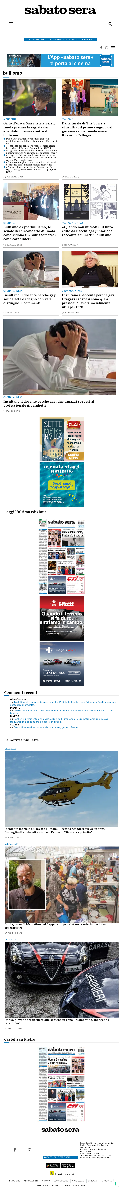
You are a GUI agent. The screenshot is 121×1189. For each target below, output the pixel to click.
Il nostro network (64, 1174)
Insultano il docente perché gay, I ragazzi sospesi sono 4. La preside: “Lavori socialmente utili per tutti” (88, 301)
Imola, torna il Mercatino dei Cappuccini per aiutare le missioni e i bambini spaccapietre (58, 926)
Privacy (46, 1181)
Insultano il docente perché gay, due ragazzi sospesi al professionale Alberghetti (48, 403)
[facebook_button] (101, 47)
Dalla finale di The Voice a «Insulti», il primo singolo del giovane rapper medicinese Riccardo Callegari (87, 129)
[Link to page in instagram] (30, 1150)
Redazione (15, 1181)
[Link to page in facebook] (15, 1150)
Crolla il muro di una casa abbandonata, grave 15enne (46, 727)
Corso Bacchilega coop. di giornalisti (97, 1143)
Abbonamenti (31, 1181)
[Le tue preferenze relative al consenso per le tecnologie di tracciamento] (116, 1184)
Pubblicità (106, 1181)
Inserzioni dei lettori (47, 1186)
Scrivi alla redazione (73, 1186)
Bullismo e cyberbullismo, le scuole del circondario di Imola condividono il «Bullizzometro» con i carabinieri (30, 233)
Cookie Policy (61, 1181)
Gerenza (93, 1181)
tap (113, 47)
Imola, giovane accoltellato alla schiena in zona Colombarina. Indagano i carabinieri (57, 1021)
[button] (106, 22)
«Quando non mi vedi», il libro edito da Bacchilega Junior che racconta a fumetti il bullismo (87, 231)
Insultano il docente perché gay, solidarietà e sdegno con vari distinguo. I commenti (30, 299)
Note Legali (78, 1181)
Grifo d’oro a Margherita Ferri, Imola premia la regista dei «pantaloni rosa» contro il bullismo (29, 129)
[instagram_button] (106, 47)
